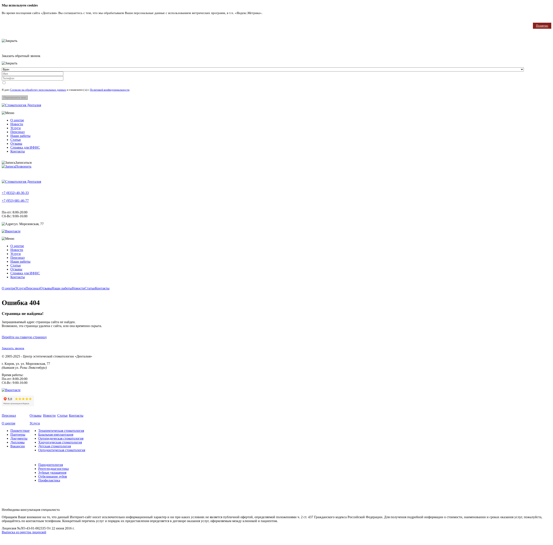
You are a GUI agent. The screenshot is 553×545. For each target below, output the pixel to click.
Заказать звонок (13, 348)
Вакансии (17, 446)
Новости (16, 124)
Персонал (17, 132)
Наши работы (20, 136)
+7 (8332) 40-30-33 (15, 193)
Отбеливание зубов (52, 476)
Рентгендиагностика (53, 468)
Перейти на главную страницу (24, 337)
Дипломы (17, 442)
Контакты (17, 151)
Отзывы (16, 143)
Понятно (542, 25)
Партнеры (17, 434)
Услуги (15, 128)
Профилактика (49, 480)
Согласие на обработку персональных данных (38, 89)
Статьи (15, 139)
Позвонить (23, 166)
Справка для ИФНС (25, 147)
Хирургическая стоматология (60, 442)
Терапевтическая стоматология (61, 430)
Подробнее (271, 13)
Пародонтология (50, 465)
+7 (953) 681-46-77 (15, 200)
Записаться (23, 162)
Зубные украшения (52, 472)
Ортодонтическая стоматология (61, 450)
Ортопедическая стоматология (60, 438)
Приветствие (20, 430)
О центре (17, 120)
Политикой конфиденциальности (109, 89)
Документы (18, 438)
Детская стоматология (54, 446)
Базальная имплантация (55, 434)
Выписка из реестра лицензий (24, 532)
